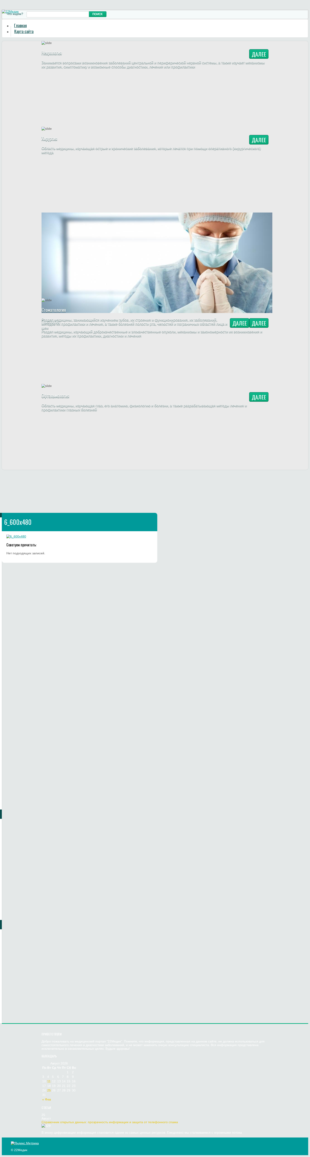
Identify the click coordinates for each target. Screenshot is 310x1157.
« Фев (46, 1099)
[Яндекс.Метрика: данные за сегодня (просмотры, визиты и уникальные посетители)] (25, 1143)
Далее (259, 54)
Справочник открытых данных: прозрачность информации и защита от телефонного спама (110, 1122)
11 (49, 1081)
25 (49, 1090)
